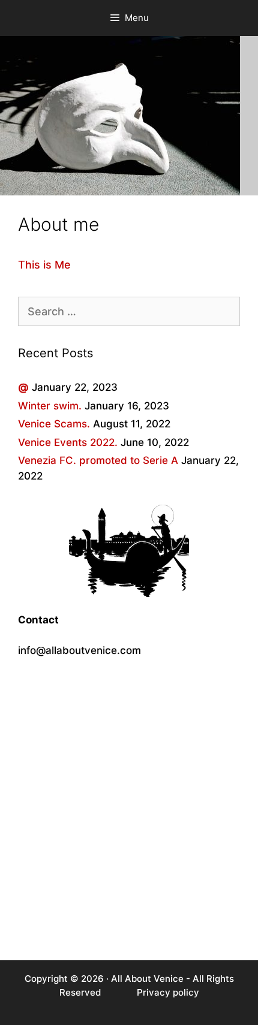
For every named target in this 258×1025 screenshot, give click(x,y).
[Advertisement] (129, 809)
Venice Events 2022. (68, 442)
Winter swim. (50, 406)
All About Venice (147, 978)
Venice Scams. (54, 424)
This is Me (44, 264)
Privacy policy (168, 992)
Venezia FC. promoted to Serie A (98, 460)
